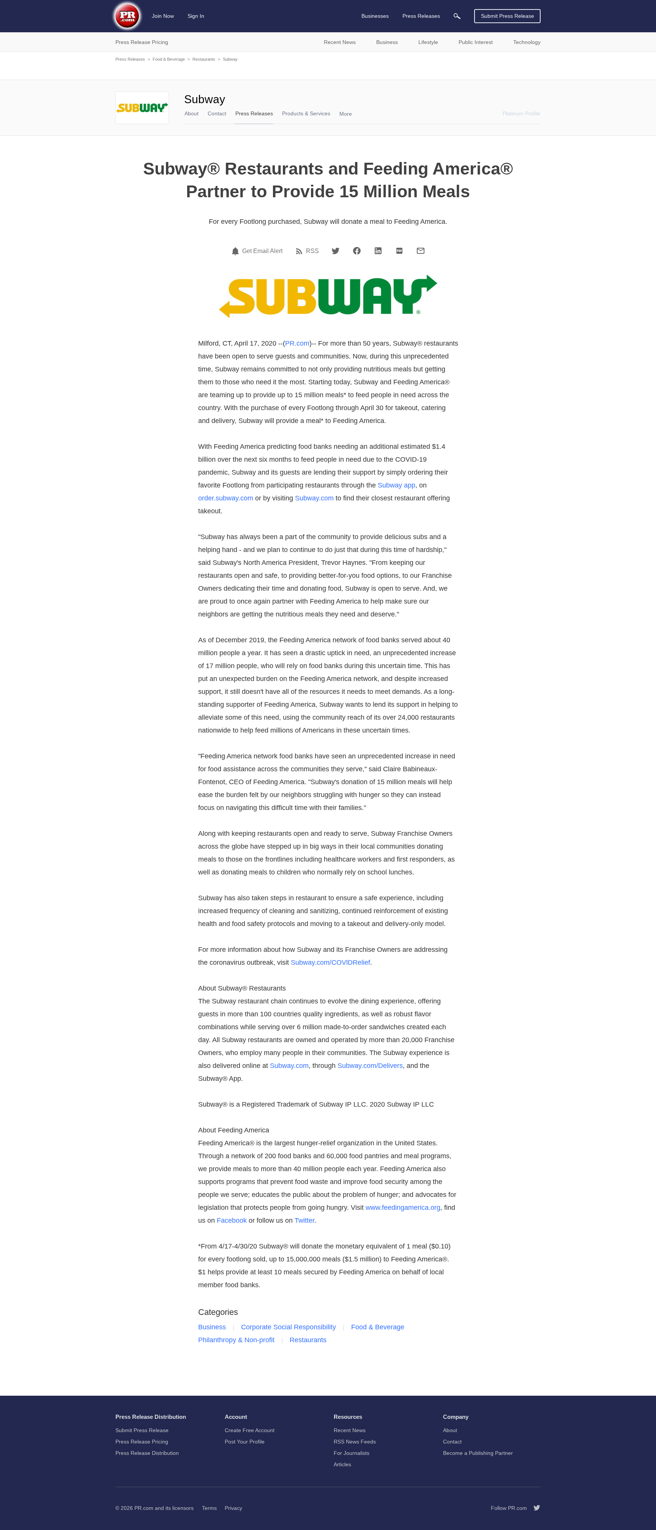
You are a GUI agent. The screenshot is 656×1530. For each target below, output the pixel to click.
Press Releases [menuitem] (421, 16)
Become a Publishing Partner (478, 1453)
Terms (209, 1508)
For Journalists (351, 1453)
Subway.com (314, 498)
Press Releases (130, 59)
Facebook (232, 1220)
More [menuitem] (345, 114)
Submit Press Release (507, 16)
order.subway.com (225, 498)
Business (212, 1327)
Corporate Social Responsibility (288, 1327)
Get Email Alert (262, 251)
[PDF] (399, 250)
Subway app (396, 485)
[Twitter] (335, 250)
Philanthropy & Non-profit (236, 1340)
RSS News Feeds (355, 1442)
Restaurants (203, 59)
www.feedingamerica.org (403, 1207)
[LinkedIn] (378, 250)
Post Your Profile (245, 1442)
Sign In (196, 16)
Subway (230, 59)
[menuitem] (457, 16)
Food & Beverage (169, 59)
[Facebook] (356, 250)
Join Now (163, 16)
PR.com (297, 343)
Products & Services (306, 113)
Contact (217, 113)
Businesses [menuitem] (375, 16)
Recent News (350, 1430)
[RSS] (300, 251)
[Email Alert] (236, 251)
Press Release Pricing (141, 1442)
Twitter (304, 1220)
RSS (312, 251)
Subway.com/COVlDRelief (330, 962)
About (191, 113)
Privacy (233, 1508)
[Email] (420, 250)
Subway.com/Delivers (370, 1065)
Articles (342, 1464)
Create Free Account (249, 1430)
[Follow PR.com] (534, 1508)
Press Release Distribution (147, 1453)
